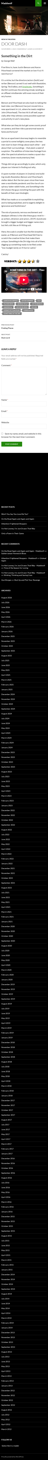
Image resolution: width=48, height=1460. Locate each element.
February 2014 (7, 1323)
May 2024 (5, 728)
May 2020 (5, 960)
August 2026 (6, 597)
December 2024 (8, 694)
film (39, 301)
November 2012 (8, 1395)
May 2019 (5, 1018)
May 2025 (5, 670)
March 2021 (6, 912)
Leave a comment (35, 49)
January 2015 (7, 1269)
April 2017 (5, 1139)
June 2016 (5, 1187)
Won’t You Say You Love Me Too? (14, 514)
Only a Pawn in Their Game (12, 533)
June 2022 (5, 839)
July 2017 (5, 1124)
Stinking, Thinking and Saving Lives (18, 575)
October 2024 (7, 704)
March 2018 (6, 1086)
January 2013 (7, 1386)
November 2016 (8, 1163)
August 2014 (6, 1294)
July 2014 (5, 1298)
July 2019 (5, 1008)
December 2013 (8, 1332)
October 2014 (7, 1284)
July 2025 (5, 660)
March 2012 (6, 1429)
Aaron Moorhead (11, 301)
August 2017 (6, 1120)
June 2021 (5, 897)
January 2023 (7, 805)
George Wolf (22, 304)
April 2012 (5, 1424)
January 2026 (7, 631)
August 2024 (6, 713)
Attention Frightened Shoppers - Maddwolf (19, 558)
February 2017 (7, 1149)
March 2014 (6, 1318)
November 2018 (8, 1047)
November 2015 (8, 1221)
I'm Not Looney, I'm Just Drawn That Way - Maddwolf (23, 565)
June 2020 (5, 955)
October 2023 (7, 762)
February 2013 (7, 1381)
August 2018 (6, 1062)
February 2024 (7, 742)
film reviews (9, 304)
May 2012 (5, 1419)
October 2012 (7, 1400)
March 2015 (6, 1260)
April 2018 (5, 1081)
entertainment (28, 301)
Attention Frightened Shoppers (14, 524)
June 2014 (5, 1303)
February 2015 (7, 1265)
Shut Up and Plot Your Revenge (27, 580)
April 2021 (5, 907)
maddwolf (22, 49)
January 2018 (7, 1095)
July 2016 (5, 1182)
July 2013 (5, 1357)
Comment (6, 365)
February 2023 (7, 801)
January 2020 (7, 979)
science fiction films (12, 310)
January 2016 (7, 1211)
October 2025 (7, 646)
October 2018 (7, 1052)
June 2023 (5, 781)
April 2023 (5, 791)
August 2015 (6, 1236)
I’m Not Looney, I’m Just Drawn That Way (18, 528)
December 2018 (8, 1042)
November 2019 (8, 989)
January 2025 (7, 689)
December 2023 (8, 752)
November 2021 (8, 873)
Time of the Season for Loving (16, 568)
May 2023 (5, 786)
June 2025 (5, 665)
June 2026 (5, 607)
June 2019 (5, 1013)
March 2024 (6, 738)
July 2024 (5, 718)
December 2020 (8, 926)
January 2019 (7, 1037)
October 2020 (7, 936)
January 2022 (7, 863)
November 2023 (8, 757)
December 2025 (8, 636)
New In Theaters (8, 39)
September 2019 (8, 999)
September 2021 (8, 883)
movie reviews (22, 307)
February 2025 (7, 684)
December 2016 (8, 1158)
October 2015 (7, 1226)
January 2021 (7, 921)
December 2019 (8, 984)
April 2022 (5, 849)
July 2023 (5, 776)
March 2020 (6, 970)
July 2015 (5, 1240)
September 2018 (8, 1057)
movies (34, 307)
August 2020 (6, 946)
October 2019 (7, 994)
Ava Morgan (6, 580)
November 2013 (8, 1337)
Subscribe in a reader (10, 1446)
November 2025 (8, 641)
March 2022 (6, 854)
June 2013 (5, 1361)
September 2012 (8, 1405)
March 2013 (6, 1376)
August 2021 (6, 888)
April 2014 (5, 1313)
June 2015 (5, 1245)
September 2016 (8, 1173)
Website (5, 422)
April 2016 (5, 1197)
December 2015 (8, 1216)
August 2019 (6, 1004)
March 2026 (6, 622)
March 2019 (6, 1028)
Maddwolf (6, 3)
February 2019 (7, 1033)
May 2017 (5, 1134)
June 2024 (5, 723)
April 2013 (5, 1371)
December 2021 (8, 868)
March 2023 (6, 796)
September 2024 (8, 709)
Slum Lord (5, 336)
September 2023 (8, 767)
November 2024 (8, 699)
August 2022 (6, 830)
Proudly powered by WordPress (12, 1457)
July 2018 (5, 1066)
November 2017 (8, 1105)
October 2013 (7, 1342)
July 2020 (5, 950)
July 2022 (5, 834)
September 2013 (8, 1347)
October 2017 (7, 1110)
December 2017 (8, 1100)
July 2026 (5, 602)
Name (4, 399)
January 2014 (7, 1328)
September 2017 (8, 1115)
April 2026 (5, 617)
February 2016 (7, 1207)
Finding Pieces (7, 326)
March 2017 (6, 1144)
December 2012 (8, 1390)
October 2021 (7, 878)
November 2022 (8, 815)
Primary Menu (45, 3)
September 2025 (8, 651)
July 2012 (5, 1415)
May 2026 (5, 612)
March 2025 (6, 680)
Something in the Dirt (12, 313)
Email (4, 411)
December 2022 (8, 810)
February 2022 (7, 859)
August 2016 (6, 1178)
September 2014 (8, 1289)
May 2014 (5, 1308)
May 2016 (5, 1192)
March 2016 (6, 1202)
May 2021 (5, 902)
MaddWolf (8, 307)
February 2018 (7, 1091)
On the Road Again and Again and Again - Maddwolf (22, 551)
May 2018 (5, 1076)
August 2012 (6, 1410)
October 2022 (7, 820)
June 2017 (5, 1129)
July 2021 (5, 892)
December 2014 (8, 1274)
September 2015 (8, 1231)
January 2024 (7, 747)
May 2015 (5, 1250)
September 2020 (8, 941)
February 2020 (7, 975)
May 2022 (5, 844)
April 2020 (5, 965)
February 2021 (7, 917)
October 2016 (7, 1168)
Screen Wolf (28, 310)
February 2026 (7, 626)
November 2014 (8, 1279)
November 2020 (8, 931)
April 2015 (5, 1255)
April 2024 (5, 733)
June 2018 (5, 1071)
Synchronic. (27, 86)
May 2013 (5, 1366)
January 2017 (7, 1153)
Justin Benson (37, 304)
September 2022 (8, 825)
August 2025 (6, 655)
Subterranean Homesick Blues (13, 553)
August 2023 (6, 771)
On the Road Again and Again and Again (17, 519)
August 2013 (6, 1352)
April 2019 (5, 1023)
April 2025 (5, 675)
